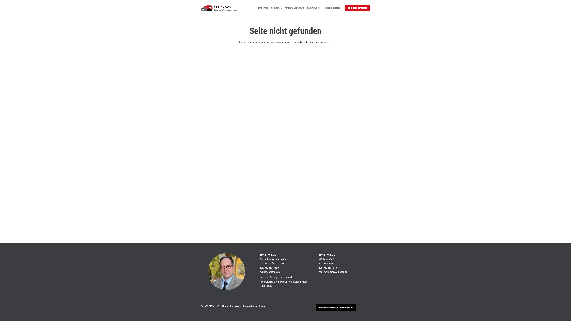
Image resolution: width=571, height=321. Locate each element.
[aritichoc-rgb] (219, 8)
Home (225, 306)
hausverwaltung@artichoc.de (333, 271)
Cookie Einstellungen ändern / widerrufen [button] (336, 307)
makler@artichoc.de (270, 271)
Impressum (235, 306)
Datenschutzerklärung (254, 306)
